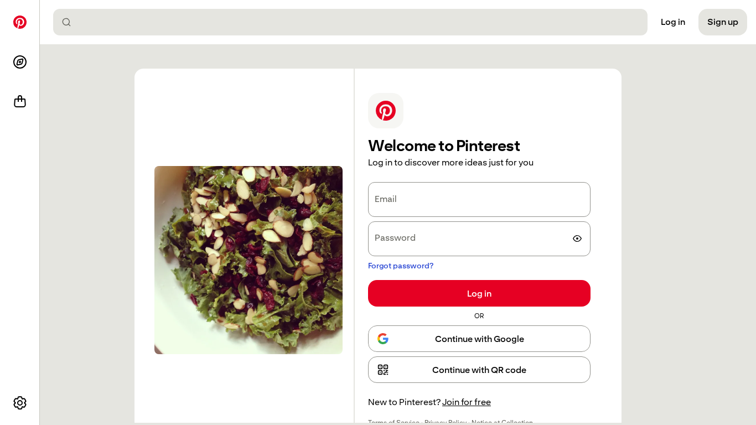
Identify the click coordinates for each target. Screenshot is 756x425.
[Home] (20, 22)
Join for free (466, 402)
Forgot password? (400, 265)
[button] (479, 369)
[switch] (577, 238)
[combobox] (354, 22)
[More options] (20, 403)
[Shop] (20, 102)
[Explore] (20, 62)
